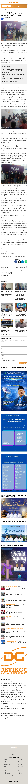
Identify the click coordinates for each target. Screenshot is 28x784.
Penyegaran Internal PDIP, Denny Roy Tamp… (15, 588)
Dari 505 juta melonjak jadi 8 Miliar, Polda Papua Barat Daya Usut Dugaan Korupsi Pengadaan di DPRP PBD (21, 314)
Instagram (8, 766)
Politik (11, 586)
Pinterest (8, 762)
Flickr (21, 773)
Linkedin (21, 766)
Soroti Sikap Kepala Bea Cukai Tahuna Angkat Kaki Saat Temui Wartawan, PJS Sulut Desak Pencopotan (7, 294)
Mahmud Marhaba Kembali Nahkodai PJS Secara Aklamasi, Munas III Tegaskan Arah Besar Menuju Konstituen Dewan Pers (13, 71)
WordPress (21, 764)
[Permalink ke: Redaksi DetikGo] (2, 18)
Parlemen (8, 586)
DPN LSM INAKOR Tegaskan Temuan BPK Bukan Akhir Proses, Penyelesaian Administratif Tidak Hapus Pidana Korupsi (6, 331)
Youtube (21, 771)
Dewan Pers (12, 251)
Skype (8, 771)
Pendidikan (14, 604)
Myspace (21, 768)
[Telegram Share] (22, 261)
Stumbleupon (8, 764)
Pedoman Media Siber (7, 752)
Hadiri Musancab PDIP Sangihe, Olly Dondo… (15, 618)
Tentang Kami (20, 750)
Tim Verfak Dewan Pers (19, 256)
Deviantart (8, 768)
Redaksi (7, 750)
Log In (13, 754)
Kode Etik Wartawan (21, 752)
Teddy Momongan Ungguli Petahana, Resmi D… (15, 631)
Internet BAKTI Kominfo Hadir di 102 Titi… (16, 643)
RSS (14, 775)
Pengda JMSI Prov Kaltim (6, 256)
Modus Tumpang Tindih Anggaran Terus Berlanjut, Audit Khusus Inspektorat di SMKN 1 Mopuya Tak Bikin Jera (6, 314)
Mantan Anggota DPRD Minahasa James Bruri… (16, 601)
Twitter (21, 759)
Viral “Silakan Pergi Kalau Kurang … (15, 594)
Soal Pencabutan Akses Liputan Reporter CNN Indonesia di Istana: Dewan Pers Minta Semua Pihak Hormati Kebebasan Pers (13, 80)
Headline (8, 593)
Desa (7, 597)
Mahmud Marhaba (5, 253)
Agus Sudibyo (4, 251)
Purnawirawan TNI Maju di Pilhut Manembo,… (14, 613)
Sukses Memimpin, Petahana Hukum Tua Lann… (16, 625)
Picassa (8, 773)
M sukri (23, 251)
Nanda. (12, 253)
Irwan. (18, 251)
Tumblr (21, 762)
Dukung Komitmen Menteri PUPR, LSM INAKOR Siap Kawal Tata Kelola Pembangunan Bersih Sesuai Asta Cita (21, 330)
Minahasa (14, 597)
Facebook (8, 759)
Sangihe (15, 586)
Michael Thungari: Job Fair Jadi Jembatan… (13, 606)
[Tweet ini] (19, 261)
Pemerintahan (20, 597)
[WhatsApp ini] (25, 261)
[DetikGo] (14, 2)
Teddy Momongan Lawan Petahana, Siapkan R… (15, 637)
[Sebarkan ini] (15, 261)
